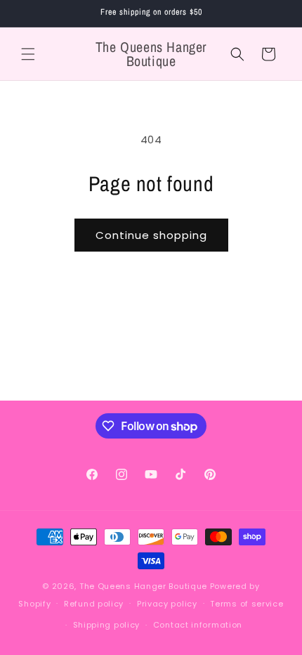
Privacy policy (167, 603)
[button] (28, 54)
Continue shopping (151, 235)
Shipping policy (106, 624)
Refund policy (94, 603)
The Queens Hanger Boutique (143, 586)
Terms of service (246, 603)
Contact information (197, 624)
